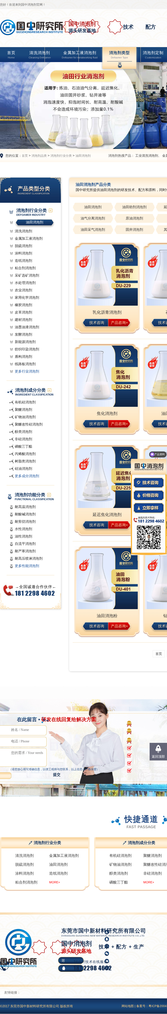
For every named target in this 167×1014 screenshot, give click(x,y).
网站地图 (128, 1006)
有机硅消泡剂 (25, 402)
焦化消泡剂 (107, 413)
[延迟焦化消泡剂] (107, 478)
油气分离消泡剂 (93, 218)
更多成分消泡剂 (27, 476)
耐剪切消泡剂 (25, 521)
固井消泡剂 (134, 229)
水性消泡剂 (23, 529)
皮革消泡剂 (23, 312)
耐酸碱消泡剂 (25, 514)
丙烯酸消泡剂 (25, 454)
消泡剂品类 (39, 155)
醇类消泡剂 (23, 432)
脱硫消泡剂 (23, 246)
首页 (11, 55)
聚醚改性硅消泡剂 (29, 424)
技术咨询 (96, 322)
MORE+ (54, 882)
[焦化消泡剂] (107, 377)
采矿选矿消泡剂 (27, 275)
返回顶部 (158, 756)
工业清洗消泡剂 (146, 155)
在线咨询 (134, 960)
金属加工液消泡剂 (79, 55)
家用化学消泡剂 (27, 297)
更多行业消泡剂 (27, 371)
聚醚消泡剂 (23, 409)
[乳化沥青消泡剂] (107, 275)
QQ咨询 (134, 968)
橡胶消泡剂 (23, 305)
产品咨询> (119, 322)
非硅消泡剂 (23, 439)
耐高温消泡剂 (25, 507)
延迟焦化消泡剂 (107, 514)
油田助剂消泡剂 (134, 207)
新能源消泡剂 (25, 342)
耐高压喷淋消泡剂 (29, 558)
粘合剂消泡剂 (25, 268)
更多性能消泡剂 (27, 566)
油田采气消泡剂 (93, 229)
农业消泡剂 (23, 290)
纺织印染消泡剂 (27, 349)
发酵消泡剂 (23, 334)
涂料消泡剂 (23, 253)
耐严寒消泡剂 (25, 551)
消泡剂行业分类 (61, 155)
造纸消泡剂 (23, 260)
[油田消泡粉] (107, 579)
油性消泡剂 (23, 536)
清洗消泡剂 (40, 55)
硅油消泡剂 (23, 468)
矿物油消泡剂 (25, 417)
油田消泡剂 (83, 155)
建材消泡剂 (23, 320)
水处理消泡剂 (25, 283)
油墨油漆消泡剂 (27, 327)
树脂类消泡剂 (25, 461)
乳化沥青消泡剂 (107, 312)
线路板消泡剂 (25, 364)
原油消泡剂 (134, 218)
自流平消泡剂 (25, 544)
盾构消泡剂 (23, 356)
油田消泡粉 (107, 615)
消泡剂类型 (119, 55)
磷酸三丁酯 (23, 446)
